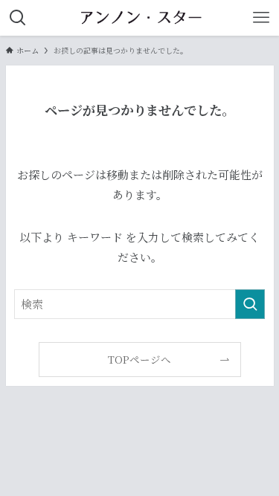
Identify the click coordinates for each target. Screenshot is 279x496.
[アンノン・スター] (139, 18)
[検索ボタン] (18, 18)
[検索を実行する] (250, 304)
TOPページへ (139, 359)
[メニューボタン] (261, 18)
